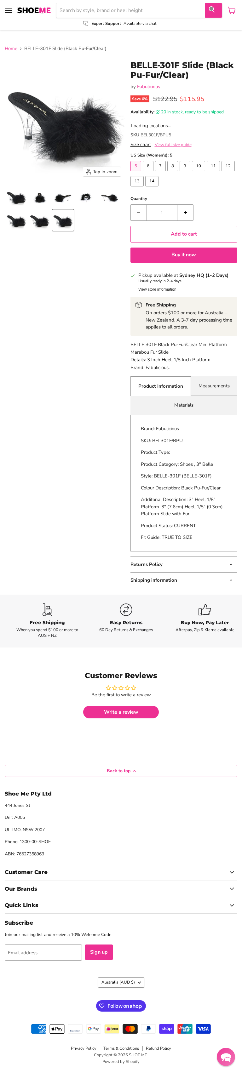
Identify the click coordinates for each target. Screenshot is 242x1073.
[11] (214, 173)
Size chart (140, 144)
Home (11, 48)
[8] (173, 173)
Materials (183, 405)
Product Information (160, 386)
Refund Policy (158, 1048)
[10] (199, 173)
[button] (16, 197)
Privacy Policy (83, 1048)
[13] (137, 188)
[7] (161, 173)
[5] (136, 173)
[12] (229, 173)
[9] (186, 173)
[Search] (213, 10)
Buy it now (183, 254)
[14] (152, 188)
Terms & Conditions (121, 1048)
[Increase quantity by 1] (185, 212)
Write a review (121, 712)
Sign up (99, 952)
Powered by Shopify (121, 1061)
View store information (157, 289)
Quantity (138, 199)
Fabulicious (148, 86)
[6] (149, 173)
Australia (118, 982)
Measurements (214, 386)
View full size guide (173, 144)
